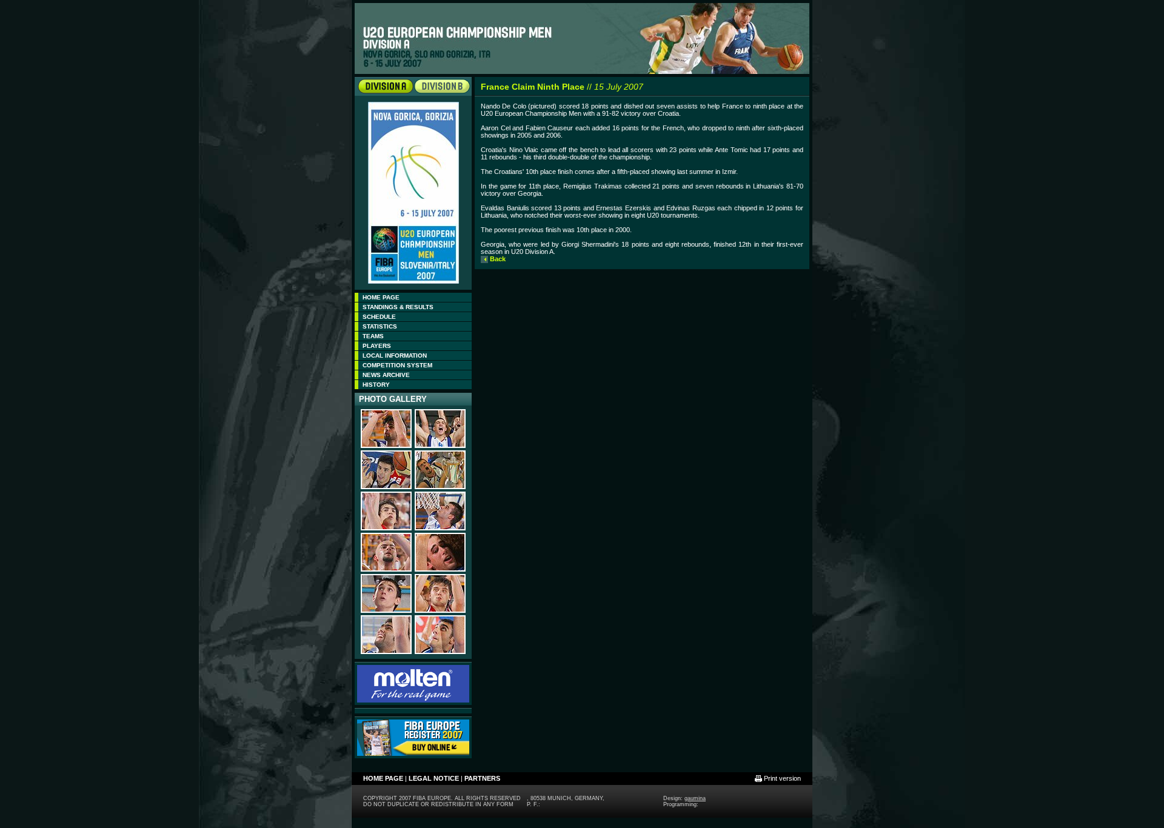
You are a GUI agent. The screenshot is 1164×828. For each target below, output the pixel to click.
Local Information (395, 355)
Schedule (379, 316)
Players (377, 345)
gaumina (695, 798)
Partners (482, 778)
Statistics (380, 326)
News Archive (386, 375)
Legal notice (434, 778)
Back (498, 258)
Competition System (397, 365)
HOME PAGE (381, 297)
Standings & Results (398, 307)
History (376, 384)
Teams (373, 336)
